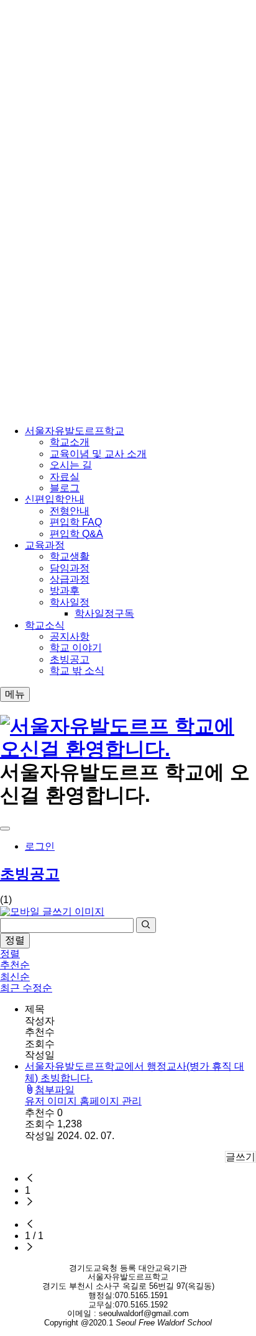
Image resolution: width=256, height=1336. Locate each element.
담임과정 (69, 568)
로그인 (40, 846)
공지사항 (69, 636)
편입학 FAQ (76, 522)
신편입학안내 (55, 499)
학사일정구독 (104, 613)
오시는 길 (71, 465)
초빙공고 (69, 659)
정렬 (15, 940)
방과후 (65, 590)
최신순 (15, 976)
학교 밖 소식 (77, 670)
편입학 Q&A (76, 534)
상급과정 (69, 579)
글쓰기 (240, 1157)
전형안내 (69, 511)
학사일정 (69, 602)
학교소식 (45, 625)
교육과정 (45, 545)
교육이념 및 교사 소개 (98, 453)
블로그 (65, 488)
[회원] (5, 828)
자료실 (65, 476)
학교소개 (69, 442)
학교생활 (69, 556)
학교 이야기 (76, 647)
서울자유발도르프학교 (74, 430)
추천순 (15, 965)
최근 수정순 (26, 988)
